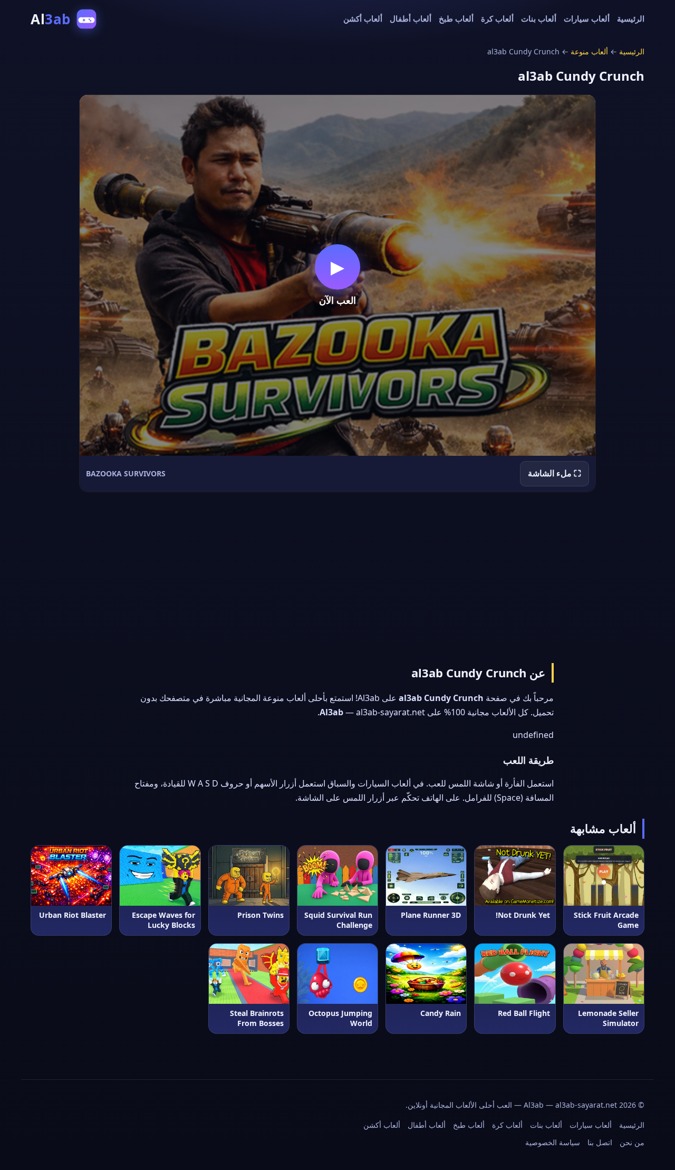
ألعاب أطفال (410, 18)
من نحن (632, 1142)
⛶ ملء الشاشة (554, 473)
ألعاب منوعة (589, 51)
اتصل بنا (599, 1142)
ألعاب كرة (497, 18)
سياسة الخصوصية (552, 1142)
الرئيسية (630, 18)
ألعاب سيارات (587, 18)
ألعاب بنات (538, 18)
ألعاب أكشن (362, 18)
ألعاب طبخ (456, 18)
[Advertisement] (337, 575)
